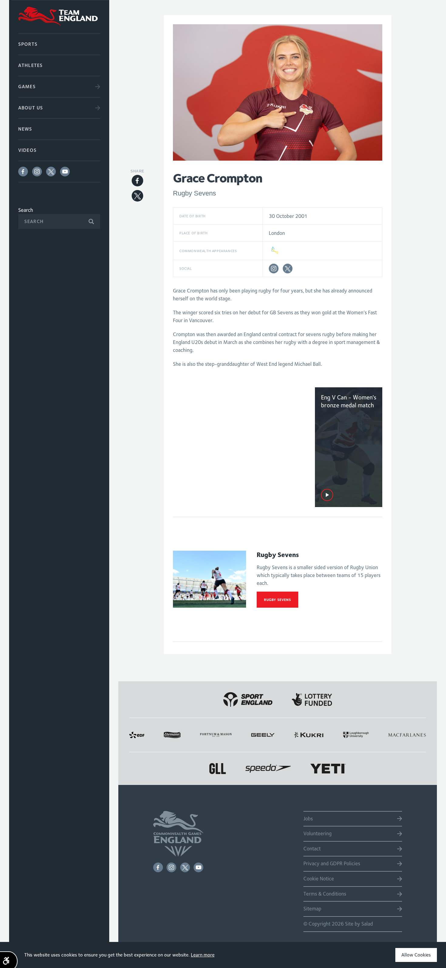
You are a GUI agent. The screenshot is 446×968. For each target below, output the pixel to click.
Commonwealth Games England (59, 16)
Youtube (65, 171)
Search (25, 210)
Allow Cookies (416, 955)
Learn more (203, 955)
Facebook (23, 171)
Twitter (51, 171)
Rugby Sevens (277, 599)
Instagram (37, 171)
